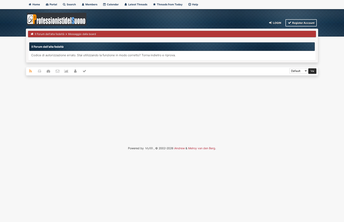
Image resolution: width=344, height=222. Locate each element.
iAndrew (179, 148)
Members (91, 4)
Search (71, 4)
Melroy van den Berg (201, 148)
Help (195, 4)
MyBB (149, 148)
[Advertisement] (172, 107)
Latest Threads (137, 4)
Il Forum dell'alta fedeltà (49, 34)
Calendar (112, 4)
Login (277, 22)
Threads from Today (169, 4)
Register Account (303, 22)
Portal (53, 4)
